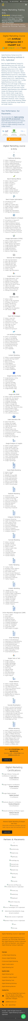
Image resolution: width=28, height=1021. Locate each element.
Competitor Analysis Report (9, 977)
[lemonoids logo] (3, 4)
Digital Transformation (8, 964)
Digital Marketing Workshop (9, 983)
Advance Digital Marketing (9, 958)
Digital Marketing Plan (8, 974)
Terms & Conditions (9, 1018)
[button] (26, 4)
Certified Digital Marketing (9, 955)
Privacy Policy (20, 1018)
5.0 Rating (13, 15)
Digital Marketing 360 (7, 967)
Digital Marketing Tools (8, 980)
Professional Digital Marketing (10, 961)
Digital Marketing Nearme (9, 986)
